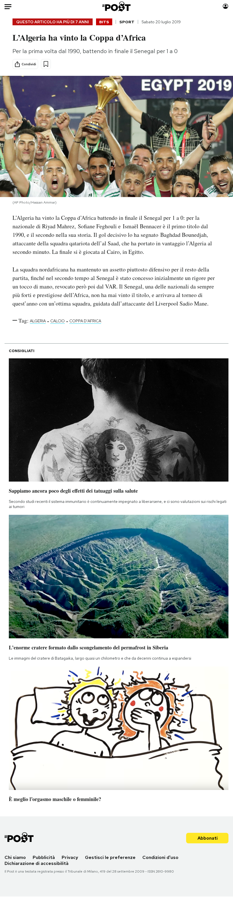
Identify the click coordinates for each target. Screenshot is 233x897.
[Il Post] (116, 6)
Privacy (70, 857)
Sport (126, 21)
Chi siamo (15, 857)
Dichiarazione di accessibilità (36, 863)
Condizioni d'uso (160, 857)
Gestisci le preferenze (110, 857)
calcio (57, 320)
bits (104, 21)
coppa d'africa (85, 320)
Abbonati (207, 838)
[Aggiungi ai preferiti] (46, 64)
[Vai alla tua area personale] (225, 6)
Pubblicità (44, 857)
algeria (38, 320)
